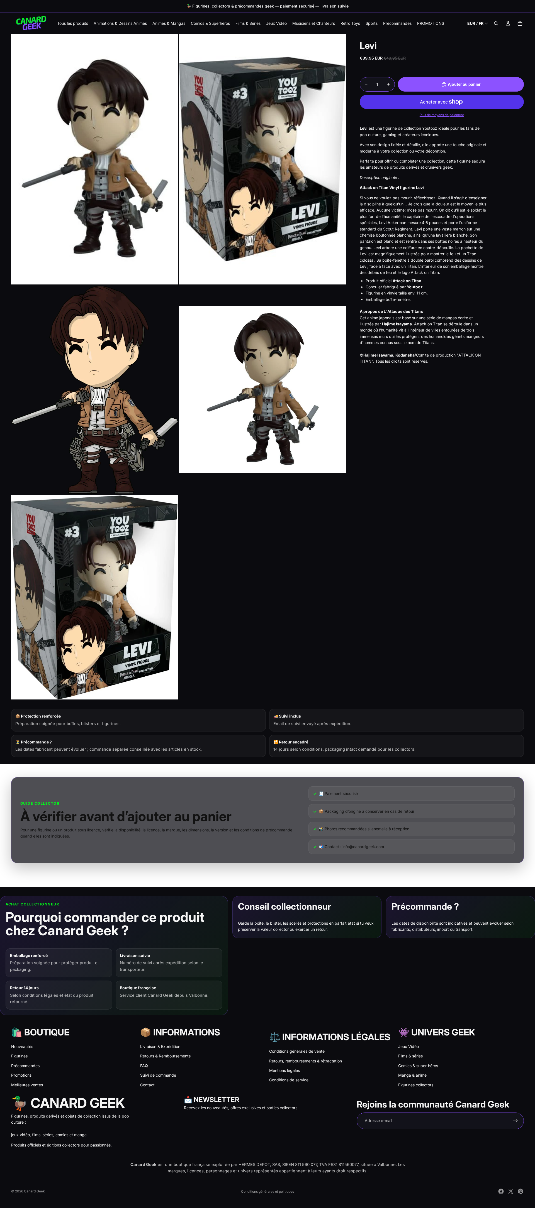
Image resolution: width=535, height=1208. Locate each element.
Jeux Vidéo (408, 1046)
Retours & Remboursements (165, 1056)
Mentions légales (284, 1070)
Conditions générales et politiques (267, 1191)
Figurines (19, 1056)
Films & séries (410, 1056)
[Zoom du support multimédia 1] (94, 159)
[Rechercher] (496, 23)
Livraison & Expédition (160, 1046)
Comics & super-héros (418, 1065)
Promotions (21, 1075)
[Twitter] (510, 1191)
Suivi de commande (158, 1075)
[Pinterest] (520, 1191)
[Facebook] (501, 1191)
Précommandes (25, 1065)
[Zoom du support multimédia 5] (94, 597)
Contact (147, 1084)
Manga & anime (412, 1075)
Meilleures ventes (27, 1084)
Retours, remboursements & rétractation (305, 1061)
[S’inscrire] (515, 1121)
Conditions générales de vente (297, 1051)
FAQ (144, 1065)
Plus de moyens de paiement (442, 115)
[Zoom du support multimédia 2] (262, 159)
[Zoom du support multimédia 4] (262, 390)
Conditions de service (288, 1079)
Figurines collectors (415, 1084)
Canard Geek (34, 1191)
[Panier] (520, 23)
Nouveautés (22, 1046)
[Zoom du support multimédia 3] (94, 390)
